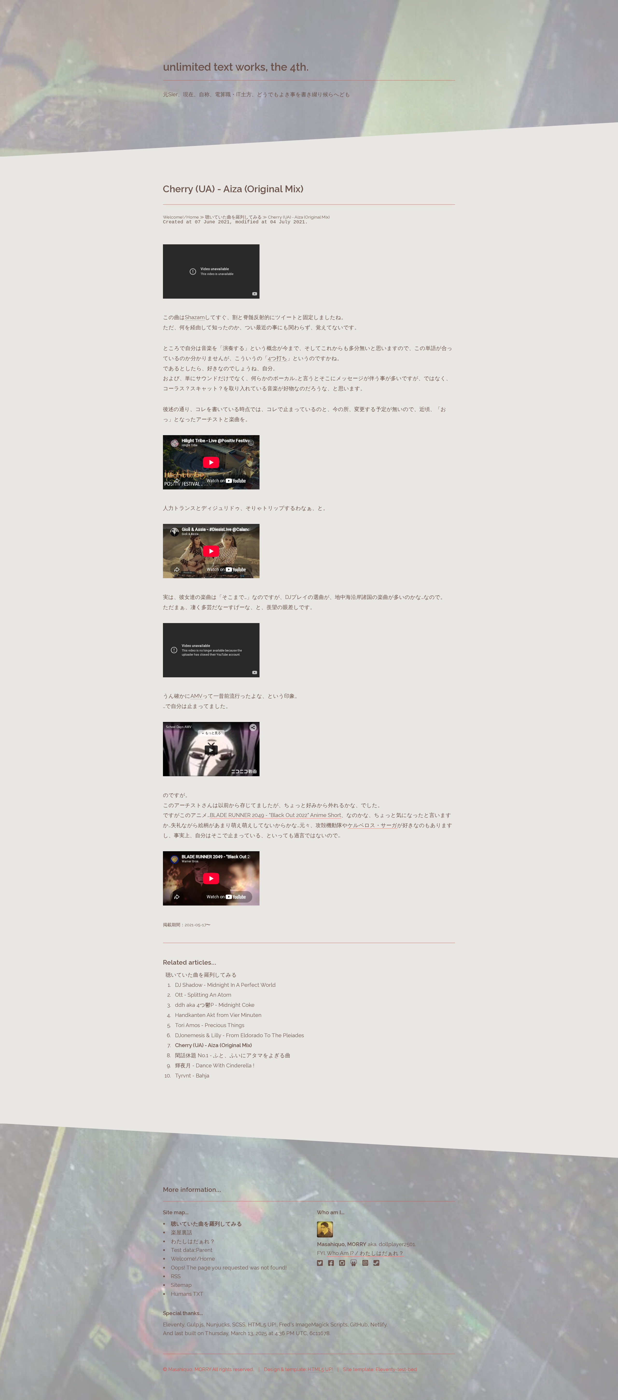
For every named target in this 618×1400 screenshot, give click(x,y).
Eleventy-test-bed (396, 1369)
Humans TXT (187, 1294)
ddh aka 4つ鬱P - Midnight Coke (214, 1005)
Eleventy (173, 1324)
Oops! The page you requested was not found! (229, 1267)
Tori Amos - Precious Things (209, 1025)
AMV (196, 696)
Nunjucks (218, 1324)
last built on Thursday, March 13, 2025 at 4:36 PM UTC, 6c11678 (252, 1333)
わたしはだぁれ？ (193, 1241)
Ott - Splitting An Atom (203, 995)
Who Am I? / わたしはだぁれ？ (365, 1253)
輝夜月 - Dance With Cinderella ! (214, 1065)
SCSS (238, 1324)
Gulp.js (195, 1324)
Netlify (378, 1324)
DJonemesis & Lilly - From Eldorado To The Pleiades (239, 1035)
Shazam (195, 317)
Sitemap (181, 1285)
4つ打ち (277, 358)
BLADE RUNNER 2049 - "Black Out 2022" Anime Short (275, 815)
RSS (176, 1276)
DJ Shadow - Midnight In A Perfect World (225, 985)
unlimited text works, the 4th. (236, 67)
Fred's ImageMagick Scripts (313, 1324)
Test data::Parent (191, 1250)
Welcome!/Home (181, 217)
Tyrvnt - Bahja (192, 1075)
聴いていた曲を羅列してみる (233, 217)
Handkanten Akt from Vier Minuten (218, 1015)
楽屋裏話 (181, 1232)
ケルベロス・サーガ (372, 825)
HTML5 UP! (262, 1324)
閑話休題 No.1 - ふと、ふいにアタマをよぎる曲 (232, 1055)
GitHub (359, 1324)
